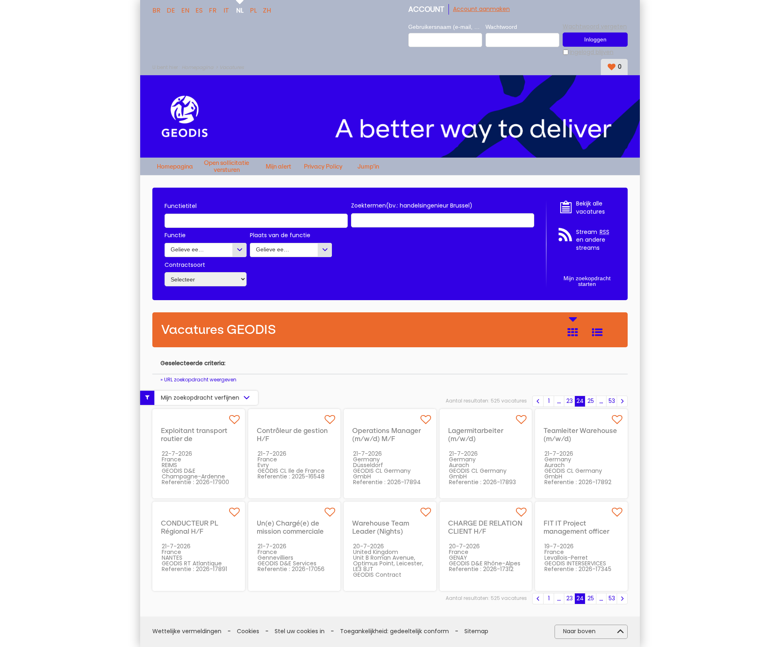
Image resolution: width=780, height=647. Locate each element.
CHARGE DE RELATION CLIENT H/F (485, 527)
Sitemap (476, 631)
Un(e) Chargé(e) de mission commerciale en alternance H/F (290, 531)
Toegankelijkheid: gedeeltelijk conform (394, 631)
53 (612, 401)
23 (569, 401)
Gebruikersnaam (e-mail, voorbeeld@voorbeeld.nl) (445, 27)
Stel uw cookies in (300, 631)
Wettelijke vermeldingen (186, 631)
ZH (267, 10)
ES (199, 10)
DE (171, 10)
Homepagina (197, 67)
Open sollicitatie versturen (226, 166)
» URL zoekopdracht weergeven (198, 379)
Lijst (597, 332)
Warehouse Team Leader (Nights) (380, 527)
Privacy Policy (323, 166)
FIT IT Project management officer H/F (576, 531)
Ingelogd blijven (591, 52)
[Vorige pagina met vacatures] (538, 401)
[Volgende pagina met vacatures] (622, 401)
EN (185, 10)
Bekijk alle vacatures (590, 208)
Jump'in (368, 166)
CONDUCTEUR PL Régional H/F (189, 527)
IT (226, 10)
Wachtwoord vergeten (595, 26)
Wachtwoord (501, 27)
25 (590, 401)
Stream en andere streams (592, 240)
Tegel (573, 332)
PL (253, 10)
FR (213, 10)
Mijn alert (278, 166)
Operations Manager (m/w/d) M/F (386, 434)
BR (156, 10)
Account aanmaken (481, 9)
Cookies (248, 631)
